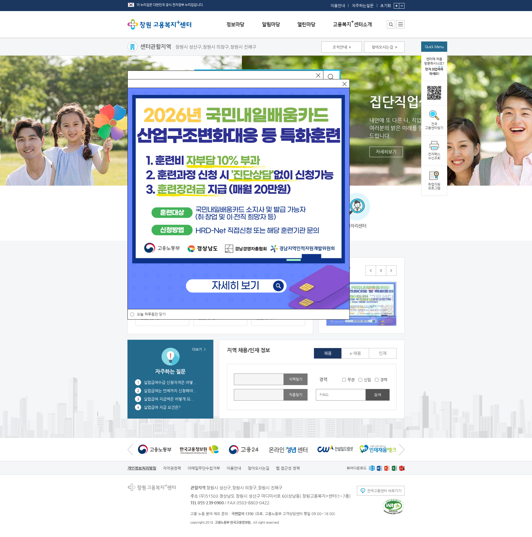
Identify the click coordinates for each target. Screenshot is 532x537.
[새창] (361, 304)
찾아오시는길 (382, 47)
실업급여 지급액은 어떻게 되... (169, 399)
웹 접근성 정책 (288, 468)
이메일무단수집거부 (204, 468)
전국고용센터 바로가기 (384, 491)
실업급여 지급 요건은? (162, 407)
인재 (383, 353)
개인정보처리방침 (141, 468)
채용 (328, 353)
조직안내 (339, 47)
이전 (370, 270)
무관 (351, 379)
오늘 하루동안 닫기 (151, 314)
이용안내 (338, 5)
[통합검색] (391, 24)
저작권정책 (172, 468)
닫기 (318, 75)
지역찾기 (295, 379)
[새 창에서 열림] (154, 449)
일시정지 (381, 270)
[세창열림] (393, 506)
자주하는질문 (363, 5)
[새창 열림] (434, 93)
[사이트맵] (400, 24)
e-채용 (355, 353)
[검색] (331, 77)
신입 (367, 379)
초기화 (385, 5)
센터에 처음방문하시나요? (434, 66)
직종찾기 (295, 395)
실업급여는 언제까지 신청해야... (170, 390)
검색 (377, 395)
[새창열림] (372, 468)
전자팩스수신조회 (434, 156)
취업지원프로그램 (434, 186)
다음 (391, 270)
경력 (383, 379)
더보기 (197, 349)
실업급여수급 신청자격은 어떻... (170, 382)
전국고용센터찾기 (434, 126)
